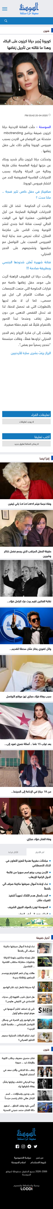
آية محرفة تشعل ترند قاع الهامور (19, 987)
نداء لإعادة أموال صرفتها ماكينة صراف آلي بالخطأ (19, 948)
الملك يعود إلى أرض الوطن (33, 913)
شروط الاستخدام (38, 1162)
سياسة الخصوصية (22, 1157)
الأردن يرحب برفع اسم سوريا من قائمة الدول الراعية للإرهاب (29, 874)
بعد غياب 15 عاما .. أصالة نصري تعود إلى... (27, 743)
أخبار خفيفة (42, 937)
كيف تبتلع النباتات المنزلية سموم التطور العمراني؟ (18, 1037)
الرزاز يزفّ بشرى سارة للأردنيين (31, 352)
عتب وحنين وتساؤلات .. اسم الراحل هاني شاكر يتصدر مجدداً (20, 1095)
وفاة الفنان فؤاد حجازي (39, 838)
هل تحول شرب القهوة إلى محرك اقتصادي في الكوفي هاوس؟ (18, 998)
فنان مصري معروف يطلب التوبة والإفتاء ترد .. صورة (18, 1059)
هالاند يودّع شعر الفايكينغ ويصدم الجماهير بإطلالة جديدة (18, 974)
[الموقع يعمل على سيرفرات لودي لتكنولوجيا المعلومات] (26, 1188)
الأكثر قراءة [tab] (13, 852)
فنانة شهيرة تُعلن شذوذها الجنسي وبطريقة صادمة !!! (26, 264)
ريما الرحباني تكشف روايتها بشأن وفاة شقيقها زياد (19, 1083)
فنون (46, 30)
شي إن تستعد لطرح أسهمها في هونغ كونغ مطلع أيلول (19, 1010)
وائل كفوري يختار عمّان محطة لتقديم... (30, 648)
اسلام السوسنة (18, 1162)
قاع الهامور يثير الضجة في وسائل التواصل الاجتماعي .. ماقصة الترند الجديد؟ (18, 1023)
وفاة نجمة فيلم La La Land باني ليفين (29, 503)
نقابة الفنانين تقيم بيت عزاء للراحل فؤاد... (29, 600)
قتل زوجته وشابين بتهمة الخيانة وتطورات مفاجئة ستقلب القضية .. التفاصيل (18, 961)
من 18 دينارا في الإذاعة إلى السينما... (31, 791)
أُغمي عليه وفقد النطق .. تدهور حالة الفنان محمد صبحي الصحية (19, 1107)
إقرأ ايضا (44, 457)
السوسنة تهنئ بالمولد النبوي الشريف (28, 906)
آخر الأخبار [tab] (39, 852)
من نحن (39, 1157)
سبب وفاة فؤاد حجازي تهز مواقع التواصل (28, 696)
